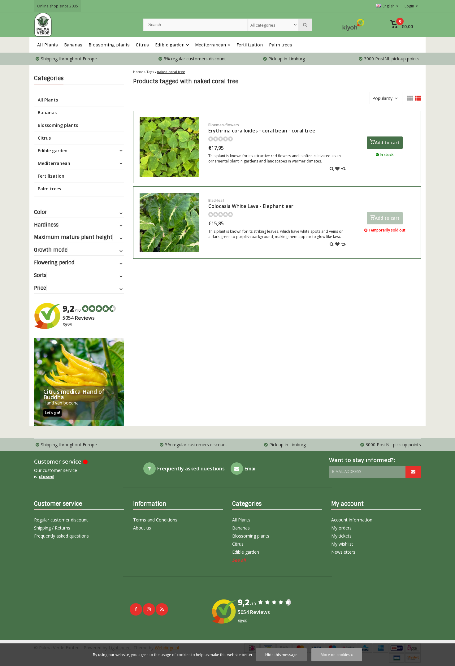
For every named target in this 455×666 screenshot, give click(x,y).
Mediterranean (210, 45)
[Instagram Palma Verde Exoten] (149, 609)
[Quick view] (332, 168)
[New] (162, 609)
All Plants (47, 45)
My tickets (341, 536)
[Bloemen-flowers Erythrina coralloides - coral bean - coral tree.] (169, 147)
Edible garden (169, 45)
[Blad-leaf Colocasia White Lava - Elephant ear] (169, 222)
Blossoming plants (109, 45)
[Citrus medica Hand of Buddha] (79, 382)
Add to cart (387, 142)
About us (142, 528)
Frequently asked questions (61, 536)
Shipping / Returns (52, 528)
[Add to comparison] (343, 168)
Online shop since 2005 (57, 6)
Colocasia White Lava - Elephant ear (250, 204)
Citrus (142, 45)
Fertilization (249, 45)
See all (239, 560)
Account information (351, 520)
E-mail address (346, 471)
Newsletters (343, 552)
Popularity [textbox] (382, 98)
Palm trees (280, 45)
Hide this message (281, 654)
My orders (341, 528)
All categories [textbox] (262, 25)
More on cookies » (337, 654)
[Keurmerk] (353, 25)
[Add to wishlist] (337, 168)
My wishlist (342, 544)
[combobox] (273, 25)
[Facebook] (136, 609)
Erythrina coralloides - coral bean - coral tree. (262, 128)
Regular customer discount (61, 520)
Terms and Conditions (155, 520)
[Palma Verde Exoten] (82, 24)
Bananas (73, 45)
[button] (401, 24)
